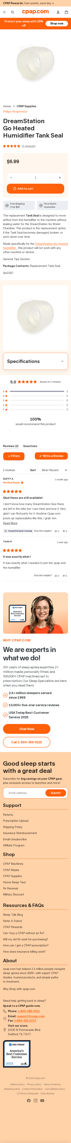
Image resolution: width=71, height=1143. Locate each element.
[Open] (35, 146)
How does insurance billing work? (24, 951)
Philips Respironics (15, 111)
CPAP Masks (11, 870)
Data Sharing (47, 1093)
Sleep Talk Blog (13, 914)
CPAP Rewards (12, 927)
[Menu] (4, 12)
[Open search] (12, 12)
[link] (26, 742)
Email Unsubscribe (15, 839)
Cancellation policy (55, 1088)
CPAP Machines (13, 863)
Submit (56, 792)
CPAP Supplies (26, 106)
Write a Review (55, 457)
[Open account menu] (58, 12)
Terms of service (52, 1084)
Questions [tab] (30, 446)
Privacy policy (34, 1084)
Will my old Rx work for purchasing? (25, 939)
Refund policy (17, 1084)
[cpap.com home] (35, 12)
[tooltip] (18, 531)
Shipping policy (12, 1088)
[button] (35, 391)
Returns (8, 814)
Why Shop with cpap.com (19, 989)
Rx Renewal (10, 888)
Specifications (23, 361)
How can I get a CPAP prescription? (26, 945)
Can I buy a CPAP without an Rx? (23, 933)
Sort (33, 470)
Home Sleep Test (14, 882)
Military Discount (13, 894)
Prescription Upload (15, 820)
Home (7, 106)
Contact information (32, 1088)
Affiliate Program (13, 845)
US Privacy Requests (27, 1093)
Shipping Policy (12, 827)
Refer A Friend (12, 921)
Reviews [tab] (11, 446)
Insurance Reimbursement (20, 833)
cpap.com (21, 640)
